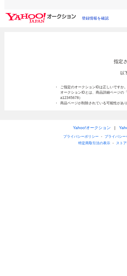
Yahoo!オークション (92, 127)
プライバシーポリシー (81, 136)
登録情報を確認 (95, 18)
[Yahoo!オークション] (41, 14)
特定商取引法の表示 (94, 143)
